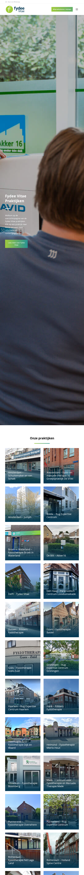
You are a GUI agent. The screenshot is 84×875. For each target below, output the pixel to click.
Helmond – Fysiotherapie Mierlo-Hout (61, 746)
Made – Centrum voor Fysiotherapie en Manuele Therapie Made (61, 783)
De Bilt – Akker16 (56, 555)
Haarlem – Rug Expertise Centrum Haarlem (22, 707)
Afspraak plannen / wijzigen (62, 9)
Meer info (12, 482)
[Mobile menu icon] (77, 9)
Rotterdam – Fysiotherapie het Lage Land (21, 860)
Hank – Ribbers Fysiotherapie (55, 707)
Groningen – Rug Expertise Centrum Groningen (57, 668)
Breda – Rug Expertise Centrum (59, 515)
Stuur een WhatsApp (14, 2)
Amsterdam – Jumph (19, 517)
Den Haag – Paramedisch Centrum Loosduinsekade (61, 592)
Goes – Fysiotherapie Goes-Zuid (20, 669)
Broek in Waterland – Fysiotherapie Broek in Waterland (20, 552)
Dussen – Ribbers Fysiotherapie (18, 631)
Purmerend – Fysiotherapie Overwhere (22, 823)
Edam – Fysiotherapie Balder (59, 631)
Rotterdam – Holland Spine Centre (58, 861)
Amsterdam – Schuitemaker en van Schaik (20, 475)
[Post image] (22, 465)
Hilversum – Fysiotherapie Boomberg (22, 784)
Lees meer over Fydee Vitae (16, 244)
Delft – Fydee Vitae (18, 594)
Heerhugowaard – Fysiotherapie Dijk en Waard (20, 744)
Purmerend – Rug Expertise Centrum (57, 823)
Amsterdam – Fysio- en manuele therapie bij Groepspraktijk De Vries (60, 475)
